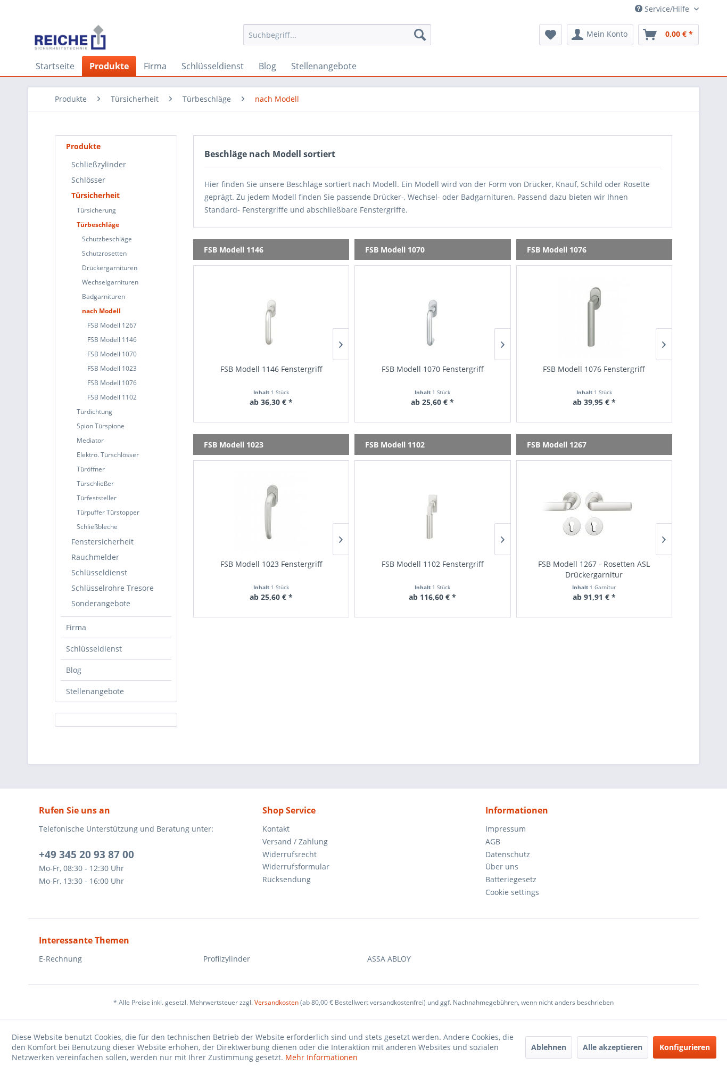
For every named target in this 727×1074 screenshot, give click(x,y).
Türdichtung (94, 411)
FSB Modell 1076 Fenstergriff (594, 369)
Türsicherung (96, 210)
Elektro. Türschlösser (108, 454)
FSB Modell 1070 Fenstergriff (433, 369)
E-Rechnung (60, 959)
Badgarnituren (103, 296)
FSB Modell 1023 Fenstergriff (271, 564)
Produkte (83, 146)
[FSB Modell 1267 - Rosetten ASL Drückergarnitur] (594, 511)
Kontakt (276, 829)
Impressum (505, 829)
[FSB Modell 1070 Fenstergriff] (432, 316)
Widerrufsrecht (289, 854)
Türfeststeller (97, 497)
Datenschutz (507, 854)
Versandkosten (276, 1002)
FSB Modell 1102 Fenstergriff (433, 564)
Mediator (90, 440)
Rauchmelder (95, 557)
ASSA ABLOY (389, 959)
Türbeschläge (98, 224)
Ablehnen (548, 1047)
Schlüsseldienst (99, 572)
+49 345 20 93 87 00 (86, 854)
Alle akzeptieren (612, 1047)
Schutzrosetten (104, 253)
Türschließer (95, 483)
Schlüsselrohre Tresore (112, 588)
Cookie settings (512, 892)
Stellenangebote (95, 691)
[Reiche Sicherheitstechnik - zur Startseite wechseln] (70, 37)
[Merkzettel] (550, 34)
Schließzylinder (98, 164)
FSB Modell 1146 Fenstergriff (271, 369)
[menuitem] (337, 34)
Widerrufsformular (295, 866)
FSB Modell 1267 (112, 325)
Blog (73, 670)
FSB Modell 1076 (112, 382)
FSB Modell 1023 (112, 368)
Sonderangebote (100, 603)
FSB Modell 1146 (112, 339)
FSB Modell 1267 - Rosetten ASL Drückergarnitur (594, 569)
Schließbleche (97, 526)
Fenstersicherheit (102, 541)
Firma (76, 627)
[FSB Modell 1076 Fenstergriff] (594, 316)
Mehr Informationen (321, 1057)
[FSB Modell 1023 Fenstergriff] (271, 511)
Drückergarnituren (109, 267)
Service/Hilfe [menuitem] (666, 9)
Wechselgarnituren (110, 282)
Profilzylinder (226, 959)
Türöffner (91, 469)
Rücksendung (286, 879)
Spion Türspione (101, 425)
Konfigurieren (684, 1047)
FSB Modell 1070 (112, 354)
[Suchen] (420, 34)
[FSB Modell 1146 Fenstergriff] (271, 316)
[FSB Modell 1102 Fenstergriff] (432, 511)
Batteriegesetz (510, 879)
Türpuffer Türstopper (108, 512)
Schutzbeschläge (107, 238)
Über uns (501, 866)
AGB (492, 841)
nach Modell (101, 310)
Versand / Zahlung (295, 841)
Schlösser (88, 180)
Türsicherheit (95, 195)
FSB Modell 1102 (112, 397)
